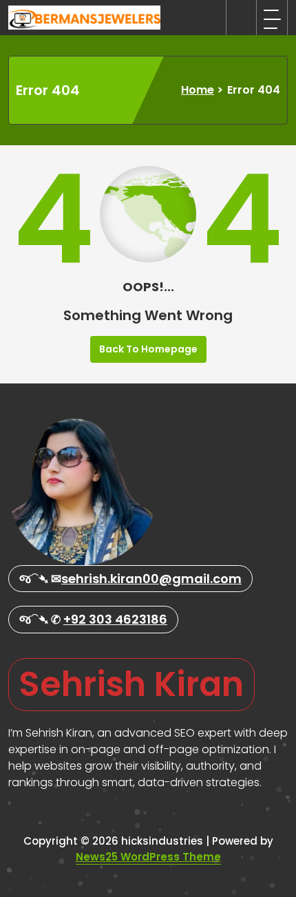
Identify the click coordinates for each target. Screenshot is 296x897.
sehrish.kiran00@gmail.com (151, 578)
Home (197, 90)
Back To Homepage (148, 349)
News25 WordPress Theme (148, 856)
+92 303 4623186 (115, 619)
